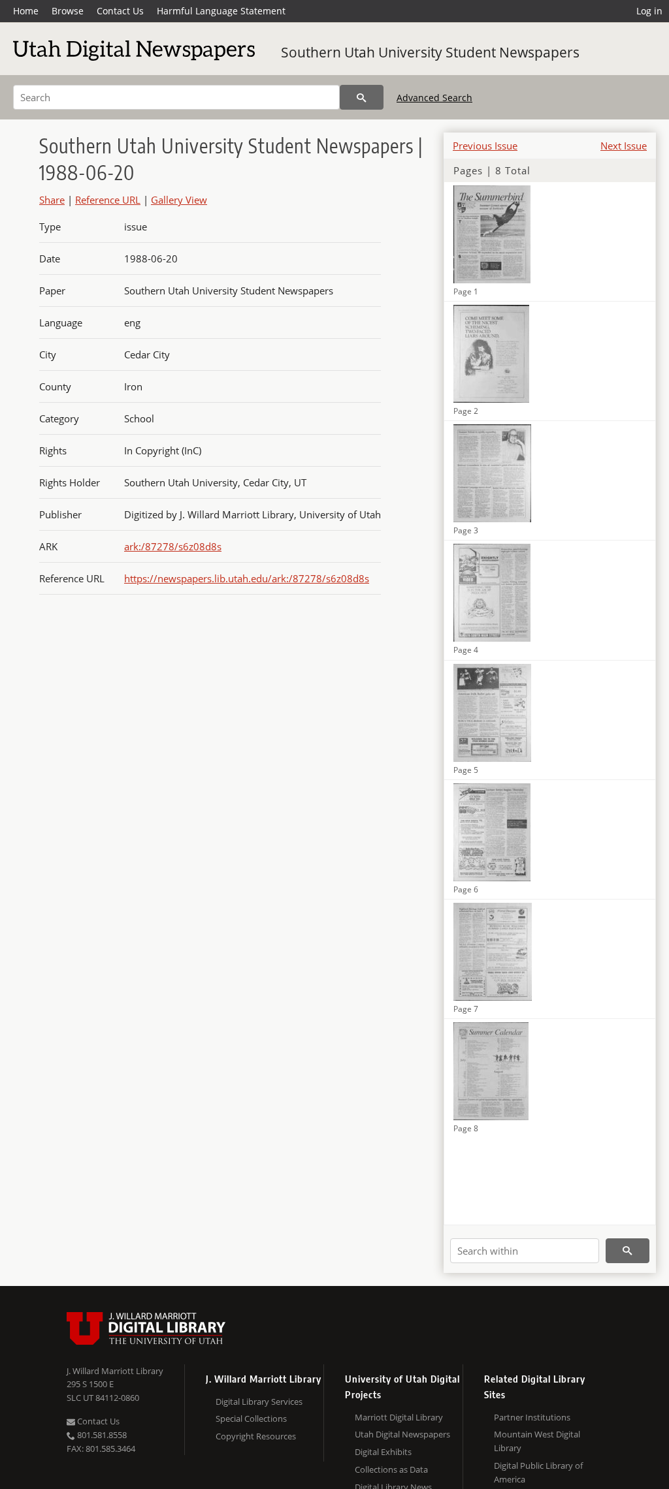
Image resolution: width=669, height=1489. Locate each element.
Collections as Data (391, 1469)
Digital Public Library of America (538, 1472)
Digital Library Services (259, 1401)
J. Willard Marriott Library (115, 1371)
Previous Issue (485, 145)
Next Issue (623, 145)
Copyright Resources (256, 1436)
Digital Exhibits (383, 1452)
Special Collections (251, 1418)
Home (26, 11)
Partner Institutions (532, 1417)
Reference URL (107, 199)
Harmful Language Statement (221, 11)
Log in (649, 11)
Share (52, 199)
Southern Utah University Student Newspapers (430, 52)
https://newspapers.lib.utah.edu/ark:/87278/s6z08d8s (246, 578)
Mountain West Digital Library (537, 1441)
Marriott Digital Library (399, 1417)
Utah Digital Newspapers (402, 1434)
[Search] (361, 97)
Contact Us (120, 11)
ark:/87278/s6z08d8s (172, 546)
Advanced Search (434, 97)
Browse (68, 11)
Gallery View (179, 199)
